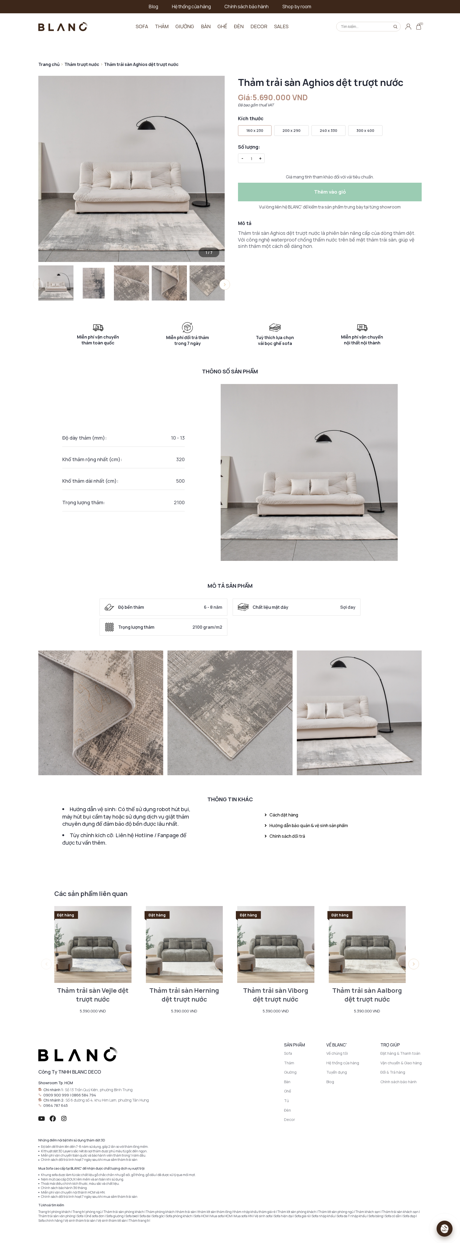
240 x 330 (328, 130)
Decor (258, 26)
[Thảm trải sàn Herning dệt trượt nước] (184, 944)
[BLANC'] (63, 26)
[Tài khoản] (408, 27)
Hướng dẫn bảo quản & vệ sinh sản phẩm (308, 825)
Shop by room (296, 6)
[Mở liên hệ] (445, 1229)
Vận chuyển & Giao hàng (401, 1062)
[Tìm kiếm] (395, 26)
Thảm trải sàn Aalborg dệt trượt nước (367, 994)
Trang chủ (49, 64)
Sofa (142, 26)
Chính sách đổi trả (287, 836)
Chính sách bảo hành (246, 6)
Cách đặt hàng (283, 815)
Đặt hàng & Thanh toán (400, 1053)
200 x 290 (291, 130)
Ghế (222, 26)
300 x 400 (365, 130)
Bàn (206, 26)
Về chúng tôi (337, 1053)
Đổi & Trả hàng (392, 1072)
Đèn (239, 26)
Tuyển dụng (336, 1072)
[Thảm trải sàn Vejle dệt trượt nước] (93, 944)
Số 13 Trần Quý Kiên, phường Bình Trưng (99, 1089)
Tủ (286, 1100)
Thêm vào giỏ (330, 192)
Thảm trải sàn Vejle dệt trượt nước (93, 994)
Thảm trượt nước (81, 64)
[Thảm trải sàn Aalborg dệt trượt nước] (367, 944)
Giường (184, 26)
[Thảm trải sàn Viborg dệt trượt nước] (275, 944)
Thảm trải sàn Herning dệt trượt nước (184, 994)
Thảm (162, 26)
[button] (224, 284)
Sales (281, 26)
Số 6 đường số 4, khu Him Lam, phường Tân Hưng (107, 1100)
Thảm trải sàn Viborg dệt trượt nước (275, 994)
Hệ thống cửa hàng (191, 6)
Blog (153, 6)
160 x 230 (254, 130)
